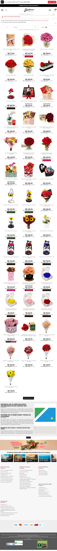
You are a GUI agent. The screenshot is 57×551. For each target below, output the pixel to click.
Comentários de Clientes (45, 496)
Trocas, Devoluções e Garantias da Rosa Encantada (28, 479)
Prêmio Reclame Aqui (6, 477)
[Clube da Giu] (28, 450)
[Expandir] (55, 23)
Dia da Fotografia (43, 473)
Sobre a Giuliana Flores (7, 470)
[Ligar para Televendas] (6, 10)
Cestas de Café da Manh (7, 514)
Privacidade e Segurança (26, 481)
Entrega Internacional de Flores (9, 512)
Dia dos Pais (42, 470)
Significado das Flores (6, 506)
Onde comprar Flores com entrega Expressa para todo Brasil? (8, 510)
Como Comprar (24, 471)
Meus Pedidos (23, 474)
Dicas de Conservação (25, 484)
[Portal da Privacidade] (10, 544)
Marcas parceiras (43, 493)
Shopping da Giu (43, 489)
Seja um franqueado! (6, 482)
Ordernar (15, 27)
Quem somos (4, 471)
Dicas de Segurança (25, 483)
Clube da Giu (42, 487)
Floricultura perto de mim (7, 507)
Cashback (49, 10)
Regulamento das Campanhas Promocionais (28, 488)
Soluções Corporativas (6, 480)
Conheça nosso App (6, 473)
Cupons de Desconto (44, 494)
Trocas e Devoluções (25, 477)
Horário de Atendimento (7, 479)
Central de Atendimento (26, 470)
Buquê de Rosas (5, 515)
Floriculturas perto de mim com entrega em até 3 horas (28, 452)
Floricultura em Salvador (31, 459)
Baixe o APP (52, 2)
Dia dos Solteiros (43, 471)
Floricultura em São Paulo (6, 459)
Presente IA (4, 504)
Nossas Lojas (4, 474)
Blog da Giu (42, 490)
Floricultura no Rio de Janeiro (43, 459)
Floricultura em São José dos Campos (19, 459)
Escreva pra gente (27, 539)
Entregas (22, 473)
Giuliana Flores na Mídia (7, 476)
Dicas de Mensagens (25, 486)
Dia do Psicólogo (43, 474)
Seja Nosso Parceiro (44, 492)
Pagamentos (23, 476)
